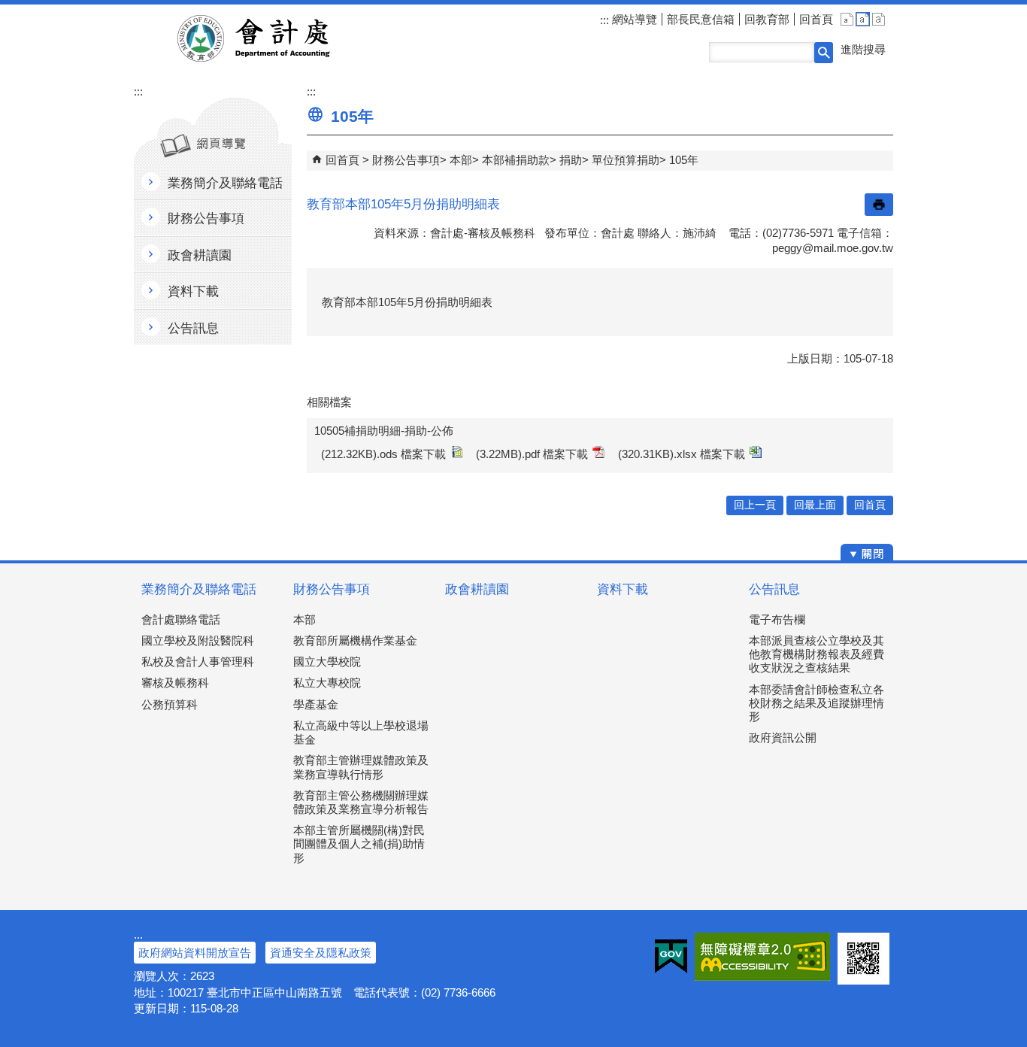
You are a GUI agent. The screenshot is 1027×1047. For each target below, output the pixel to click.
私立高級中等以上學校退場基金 (361, 732)
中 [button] (863, 19)
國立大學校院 (327, 661)
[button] (823, 52)
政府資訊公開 (782, 737)
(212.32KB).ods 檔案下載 (383, 454)
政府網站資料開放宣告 (194, 952)
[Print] (879, 204)
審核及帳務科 (175, 682)
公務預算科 (169, 704)
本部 (461, 159)
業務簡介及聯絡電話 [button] (225, 183)
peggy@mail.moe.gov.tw (832, 247)
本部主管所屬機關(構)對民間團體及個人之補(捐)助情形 (359, 843)
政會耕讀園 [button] (200, 255)
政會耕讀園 (477, 589)
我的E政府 (671, 957)
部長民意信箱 (701, 19)
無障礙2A (762, 957)
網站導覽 (633, 19)
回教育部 (766, 19)
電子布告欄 (777, 619)
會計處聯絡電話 (180, 619)
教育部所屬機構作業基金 (355, 640)
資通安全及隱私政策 (320, 952)
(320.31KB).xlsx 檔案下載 (681, 454)
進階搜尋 (863, 49)
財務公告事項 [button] (206, 218)
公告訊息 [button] (193, 328)
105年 (683, 159)
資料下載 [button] (193, 291)
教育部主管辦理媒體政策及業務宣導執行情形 (361, 767)
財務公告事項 (406, 159)
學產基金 (315, 704)
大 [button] (878, 19)
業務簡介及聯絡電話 (198, 589)
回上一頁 (755, 505)
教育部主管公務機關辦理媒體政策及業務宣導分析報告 (361, 802)
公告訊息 (774, 589)
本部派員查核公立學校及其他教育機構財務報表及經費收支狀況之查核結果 (816, 654)
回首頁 (816, 19)
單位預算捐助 (625, 159)
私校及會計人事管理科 (197, 661)
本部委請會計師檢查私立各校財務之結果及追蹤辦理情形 (816, 703)
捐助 (570, 159)
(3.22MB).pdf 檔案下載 (532, 454)
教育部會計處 (272, 38)
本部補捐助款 (516, 159)
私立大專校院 (327, 682)
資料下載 (622, 589)
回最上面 (815, 505)
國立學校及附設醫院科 (197, 640)
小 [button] (847, 19)
